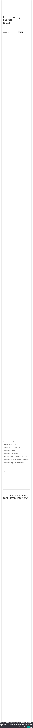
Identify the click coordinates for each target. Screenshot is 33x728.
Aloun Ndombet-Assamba (12, 260)
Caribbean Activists (10, 451)
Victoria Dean (7, 92)
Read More (9, 66)
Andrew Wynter (8, 398)
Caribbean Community (11, 454)
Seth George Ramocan (10, 304)
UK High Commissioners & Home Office (16, 457)
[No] (31, 727)
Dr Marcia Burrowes (10, 48)
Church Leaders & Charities (12, 468)
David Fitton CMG (9, 133)
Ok (29, 727)
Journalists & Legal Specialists (13, 471)
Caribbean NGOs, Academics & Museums (16, 460)
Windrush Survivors (10, 445)
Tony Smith (7, 348)
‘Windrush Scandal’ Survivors (14, 522)
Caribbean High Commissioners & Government (16, 663)
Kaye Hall (6, 174)
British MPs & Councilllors (12, 448)
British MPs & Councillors (13, 545)
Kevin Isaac (7, 216)
